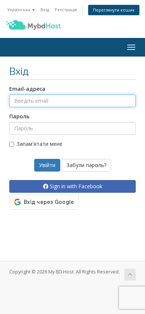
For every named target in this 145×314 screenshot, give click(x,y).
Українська (19, 9)
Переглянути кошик (114, 10)
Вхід (45, 9)
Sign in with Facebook (75, 186)
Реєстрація (66, 9)
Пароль (19, 116)
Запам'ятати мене (39, 143)
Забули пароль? (86, 165)
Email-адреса (27, 88)
